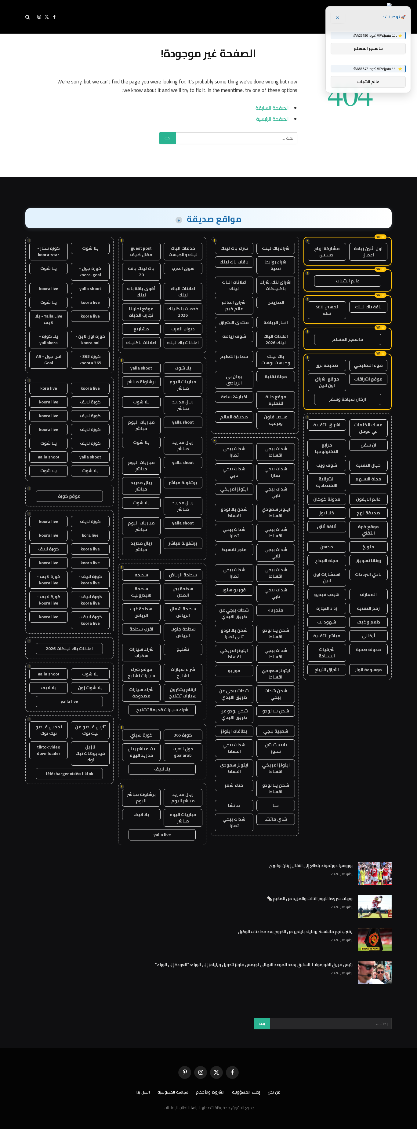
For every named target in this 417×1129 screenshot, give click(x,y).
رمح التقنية (368, 608)
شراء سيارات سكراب (141, 652)
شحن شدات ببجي (275, 694)
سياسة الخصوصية (173, 1092)
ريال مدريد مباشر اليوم (183, 797)
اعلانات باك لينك (183, 343)
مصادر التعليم (234, 356)
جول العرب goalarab (182, 752)
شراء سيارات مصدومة (141, 693)
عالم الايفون (368, 499)
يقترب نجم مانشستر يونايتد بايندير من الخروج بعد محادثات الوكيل (295, 932)
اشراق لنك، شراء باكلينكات (276, 285)
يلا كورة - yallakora (48, 339)
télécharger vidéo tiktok (69, 774)
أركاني (368, 636)
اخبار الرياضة (275, 322)
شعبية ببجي (275, 731)
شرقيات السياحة (327, 652)
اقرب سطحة (141, 629)
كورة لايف (90, 402)
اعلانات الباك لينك (234, 285)
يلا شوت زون (90, 688)
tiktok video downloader (48, 750)
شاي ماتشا (275, 819)
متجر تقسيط (234, 549)
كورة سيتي (141, 735)
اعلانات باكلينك (141, 343)
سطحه (141, 575)
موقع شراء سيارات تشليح (141, 672)
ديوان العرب (183, 329)
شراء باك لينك (275, 248)
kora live (48, 388)
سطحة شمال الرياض (183, 612)
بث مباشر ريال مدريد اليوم (141, 752)
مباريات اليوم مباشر (182, 385)
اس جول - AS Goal (48, 359)
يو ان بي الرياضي (234, 380)
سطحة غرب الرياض (141, 612)
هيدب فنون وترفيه (276, 420)
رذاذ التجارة (326, 608)
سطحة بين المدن (182, 592)
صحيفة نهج (368, 513)
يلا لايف (162, 769)
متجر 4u (275, 610)
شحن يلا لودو (275, 711)
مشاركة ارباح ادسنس (327, 252)
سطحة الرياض (183, 575)
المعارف (368, 594)
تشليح (183, 649)
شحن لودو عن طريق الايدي (234, 714)
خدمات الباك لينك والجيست (183, 251)
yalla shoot (141, 368)
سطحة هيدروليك (141, 592)
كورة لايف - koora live (90, 579)
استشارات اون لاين (326, 577)
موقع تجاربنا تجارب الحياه (141, 312)
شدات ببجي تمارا (234, 452)
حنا (276, 805)
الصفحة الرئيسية (272, 118)
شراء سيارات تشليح (183, 672)
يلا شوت (183, 368)
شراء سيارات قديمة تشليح (162, 710)
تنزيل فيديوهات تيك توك (90, 753)
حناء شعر (234, 785)
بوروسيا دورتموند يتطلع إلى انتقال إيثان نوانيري (311, 865)
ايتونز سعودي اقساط (276, 512)
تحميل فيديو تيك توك (48, 730)
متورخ (368, 547)
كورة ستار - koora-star (48, 251)
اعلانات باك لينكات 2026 (69, 649)
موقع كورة (69, 496)
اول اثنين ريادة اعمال (368, 252)
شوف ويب (326, 465)
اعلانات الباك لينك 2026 (275, 339)
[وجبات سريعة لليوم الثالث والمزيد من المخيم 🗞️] (375, 906)
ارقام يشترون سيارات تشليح (183, 693)
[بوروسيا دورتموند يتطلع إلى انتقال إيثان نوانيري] (375, 873)
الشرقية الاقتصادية (326, 482)
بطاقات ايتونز (234, 731)
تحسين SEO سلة (327, 310)
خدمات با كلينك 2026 (182, 312)
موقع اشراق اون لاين (327, 382)
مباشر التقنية (326, 636)
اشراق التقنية (326, 425)
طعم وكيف (368, 622)
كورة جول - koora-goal (90, 271)
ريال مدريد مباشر (183, 405)
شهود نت (326, 622)
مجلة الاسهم (368, 479)
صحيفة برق (326, 365)
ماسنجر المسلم (347, 339)
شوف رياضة (234, 336)
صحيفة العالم (234, 417)
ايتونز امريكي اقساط (234, 653)
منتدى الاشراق (234, 322)
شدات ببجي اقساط (275, 452)
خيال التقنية (368, 465)
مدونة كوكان (326, 499)
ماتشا (234, 805)
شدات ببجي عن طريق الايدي (234, 613)
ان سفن (368, 445)
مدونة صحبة (368, 649)
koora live (48, 288)
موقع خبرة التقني (368, 530)
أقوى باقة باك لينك (141, 292)
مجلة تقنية (276, 377)
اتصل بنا (143, 1092)
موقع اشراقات (368, 379)
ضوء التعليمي (368, 365)
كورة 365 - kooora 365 (90, 359)
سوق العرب (183, 268)
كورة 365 (183, 735)
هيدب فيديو (326, 594)
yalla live (162, 835)
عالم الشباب (348, 281)
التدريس (275, 302)
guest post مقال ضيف (141, 251)
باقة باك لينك (368, 307)
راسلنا (193, 1107)
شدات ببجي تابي (234, 472)
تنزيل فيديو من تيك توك (90, 730)
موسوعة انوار (368, 670)
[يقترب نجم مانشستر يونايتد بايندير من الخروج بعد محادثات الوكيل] (375, 939)
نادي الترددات (368, 574)
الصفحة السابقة (272, 107)
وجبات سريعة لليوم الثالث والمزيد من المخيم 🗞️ (310, 898)
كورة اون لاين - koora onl (90, 339)
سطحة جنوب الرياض (183, 632)
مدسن (326, 547)
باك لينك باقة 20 (141, 271)
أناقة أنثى (326, 527)
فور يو (234, 671)
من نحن (274, 1092)
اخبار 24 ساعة (234, 397)
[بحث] (28, 17)
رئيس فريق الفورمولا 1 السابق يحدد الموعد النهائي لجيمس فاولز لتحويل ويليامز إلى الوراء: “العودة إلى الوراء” (254, 965)
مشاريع (141, 329)
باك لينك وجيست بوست (275, 359)
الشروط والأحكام (210, 1092)
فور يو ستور (234, 590)
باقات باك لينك (233, 262)
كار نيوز (326, 513)
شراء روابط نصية (275, 265)
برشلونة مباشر (141, 382)
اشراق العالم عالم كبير (234, 305)
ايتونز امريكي (234, 489)
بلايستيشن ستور (276, 748)
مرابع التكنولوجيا (326, 448)
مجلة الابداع (326, 560)
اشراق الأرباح (326, 670)
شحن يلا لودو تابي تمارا (234, 633)
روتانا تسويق (368, 560)
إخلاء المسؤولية (246, 1092)
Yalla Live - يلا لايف (48, 319)
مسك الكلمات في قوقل (368, 428)
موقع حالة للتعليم (275, 400)
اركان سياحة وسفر (347, 399)
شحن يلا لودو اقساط (234, 512)
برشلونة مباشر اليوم (141, 797)
